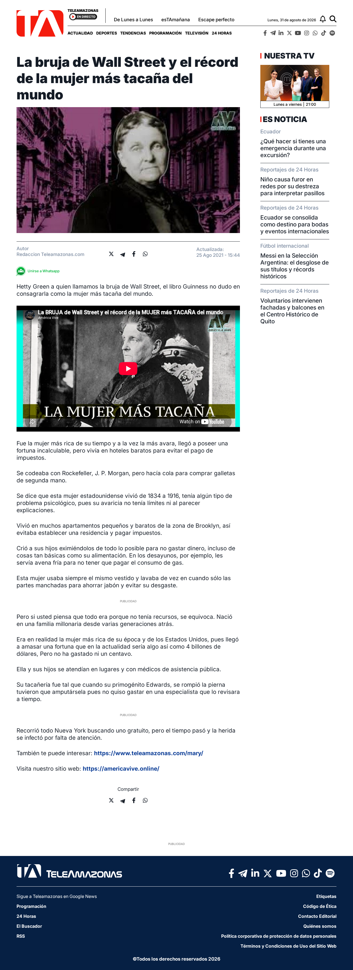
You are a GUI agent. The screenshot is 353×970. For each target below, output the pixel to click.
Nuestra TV (289, 55)
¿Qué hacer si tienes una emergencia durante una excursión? (293, 148)
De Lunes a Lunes (133, 19)
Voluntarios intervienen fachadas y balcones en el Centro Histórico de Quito (292, 311)
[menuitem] (80, 33)
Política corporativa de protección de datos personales (278, 936)
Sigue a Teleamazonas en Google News (57, 896)
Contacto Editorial (317, 916)
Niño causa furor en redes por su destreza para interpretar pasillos (292, 186)
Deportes (106, 33)
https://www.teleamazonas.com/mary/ (148, 753)
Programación (165, 33)
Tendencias (133, 33)
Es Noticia (285, 119)
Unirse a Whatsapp (44, 271)
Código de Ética (319, 906)
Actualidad (80, 33)
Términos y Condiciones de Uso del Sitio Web (288, 946)
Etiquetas (326, 896)
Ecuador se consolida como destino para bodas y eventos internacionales (294, 224)
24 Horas (222, 33)
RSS (21, 936)
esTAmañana (175, 19)
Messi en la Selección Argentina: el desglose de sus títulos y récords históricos (294, 266)
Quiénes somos (319, 926)
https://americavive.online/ (121, 768)
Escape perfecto (216, 19)
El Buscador (29, 926)
